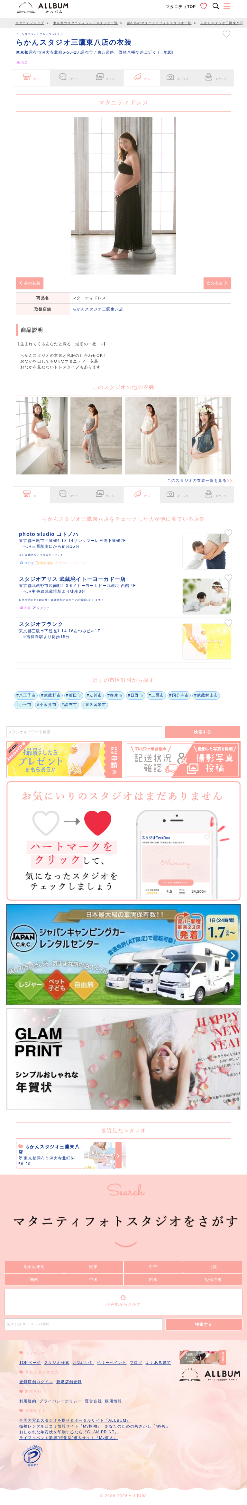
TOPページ (30, 1362)
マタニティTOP (181, 7)
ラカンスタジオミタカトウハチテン (39, 34)
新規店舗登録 (69, 1382)
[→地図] (166, 52)
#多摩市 (115, 695)
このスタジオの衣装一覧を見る (197, 480)
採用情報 (113, 1401)
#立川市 (94, 695)
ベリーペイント (111, 1362)
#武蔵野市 (51, 695)
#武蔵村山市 (206, 695)
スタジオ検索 (56, 1362)
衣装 (147, 79)
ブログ (136, 1362)
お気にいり (83, 1362)
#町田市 (73, 695)
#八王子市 (26, 695)
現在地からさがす (123, 1304)
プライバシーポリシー (60, 1401)
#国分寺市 (179, 695)
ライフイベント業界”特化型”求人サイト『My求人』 (68, 1438)
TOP (37, 79)
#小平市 (24, 704)
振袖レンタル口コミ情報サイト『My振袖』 (60, 1426)
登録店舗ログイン (36, 1382)
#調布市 (69, 704)
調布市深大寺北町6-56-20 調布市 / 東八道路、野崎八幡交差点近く (87, 52)
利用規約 (27, 1401)
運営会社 (93, 1401)
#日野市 (135, 695)
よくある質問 (158, 1362)
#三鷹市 (156, 695)
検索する (202, 732)
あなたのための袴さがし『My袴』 (137, 1426)
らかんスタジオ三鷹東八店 (97, 309)
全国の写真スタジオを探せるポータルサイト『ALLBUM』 (75, 1420)
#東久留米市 (94, 704)
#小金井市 (47, 704)
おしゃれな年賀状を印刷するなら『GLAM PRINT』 (69, 1432)
